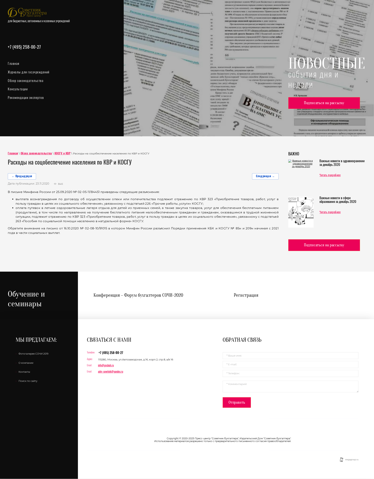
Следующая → (265, 176)
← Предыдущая (22, 176)
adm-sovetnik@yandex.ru (110, 372)
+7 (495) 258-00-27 (24, 47)
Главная (13, 153)
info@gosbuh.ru (106, 365)
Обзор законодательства (36, 153)
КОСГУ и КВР (63, 153)
